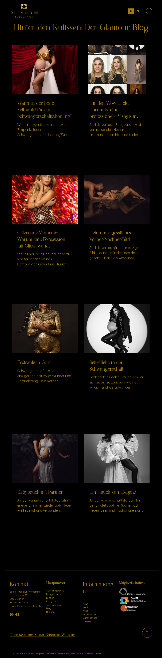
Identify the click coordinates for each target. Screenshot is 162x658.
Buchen (50, 611)
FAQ (85, 603)
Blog (48, 608)
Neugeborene (53, 594)
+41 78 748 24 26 (19, 602)
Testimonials (53, 604)
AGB (85, 610)
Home (86, 600)
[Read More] (147, 633)
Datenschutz (90, 617)
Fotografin (52, 601)
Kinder (50, 597)
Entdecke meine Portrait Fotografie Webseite (42, 635)
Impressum (89, 614)
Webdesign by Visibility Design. (86, 653)
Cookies (87, 621)
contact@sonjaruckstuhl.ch (25, 606)
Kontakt (87, 607)
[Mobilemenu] (149, 11)
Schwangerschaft (56, 590)
